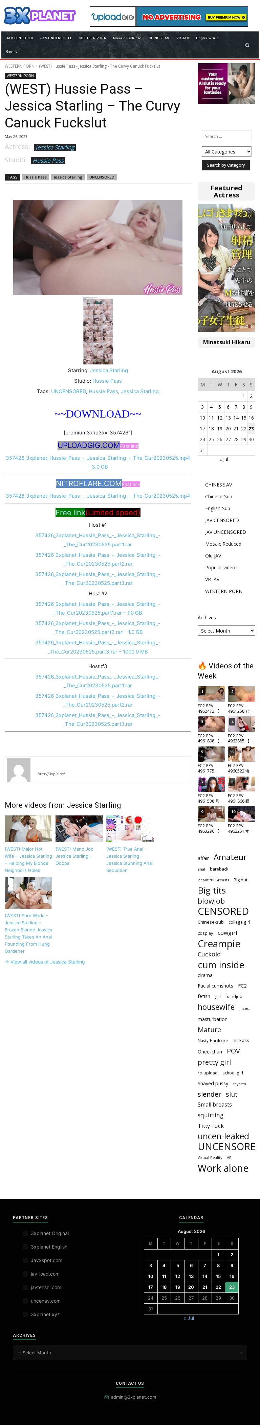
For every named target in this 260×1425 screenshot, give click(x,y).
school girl (232, 1072)
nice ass (241, 1040)
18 (211, 428)
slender (209, 1094)
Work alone (223, 1168)
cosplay (205, 933)
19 (219, 428)
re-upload (208, 1073)
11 (211, 417)
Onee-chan (210, 1051)
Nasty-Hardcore (213, 1040)
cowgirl (227, 932)
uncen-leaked (223, 1136)
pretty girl (214, 1062)
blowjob (211, 900)
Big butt (241, 880)
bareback (219, 869)
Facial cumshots (215, 985)
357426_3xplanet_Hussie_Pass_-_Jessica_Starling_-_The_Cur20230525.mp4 (98, 496)
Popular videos (221, 567)
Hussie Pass (48, 160)
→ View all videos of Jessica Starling (45, 962)
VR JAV (212, 579)
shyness (239, 1083)
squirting (210, 1115)
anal (201, 869)
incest (244, 1008)
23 (251, 428)
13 (228, 417)
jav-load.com (45, 1274)
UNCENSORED (101, 177)
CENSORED (223, 911)
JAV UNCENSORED (225, 532)
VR (229, 1157)
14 (236, 417)
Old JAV (213, 555)
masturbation (213, 1019)
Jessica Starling (55, 147)
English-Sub (217, 508)
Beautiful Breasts (213, 879)
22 (243, 428)
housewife (216, 1007)
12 (219, 417)
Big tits (212, 890)
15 (243, 417)
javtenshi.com (46, 1287)
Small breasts (215, 1104)
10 (202, 417)
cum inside (221, 964)
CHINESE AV (218, 484)
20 (228, 428)
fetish (204, 996)
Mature (209, 1029)
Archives (207, 617)
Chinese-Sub (218, 496)
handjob (233, 996)
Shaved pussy (213, 1083)
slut (232, 1094)
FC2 (242, 985)
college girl (239, 922)
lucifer (46, 764)
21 (236, 428)
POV (233, 1050)
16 (251, 417)
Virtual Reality (210, 1157)
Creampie (219, 943)
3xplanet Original (50, 1233)
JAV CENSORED (222, 520)
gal (218, 996)
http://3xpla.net (51, 773)
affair (203, 858)
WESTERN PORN (20, 66)
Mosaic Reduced (223, 544)
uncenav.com (46, 1301)
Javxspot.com (46, 1260)
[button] (247, 44)
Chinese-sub (211, 922)
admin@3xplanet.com (133, 1397)
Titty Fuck (211, 1125)
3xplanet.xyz (45, 1314)
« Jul (223, 459)
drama (205, 975)
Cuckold (209, 954)
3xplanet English (49, 1247)
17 (202, 428)
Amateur (230, 857)
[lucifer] (18, 770)
